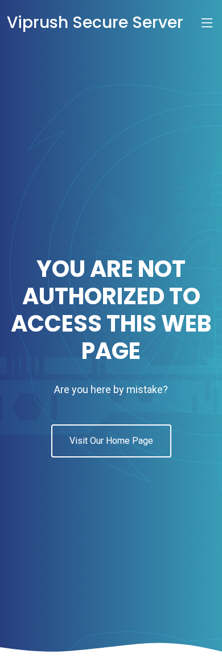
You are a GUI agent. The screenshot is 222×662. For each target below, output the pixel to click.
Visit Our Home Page (111, 440)
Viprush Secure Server (95, 22)
